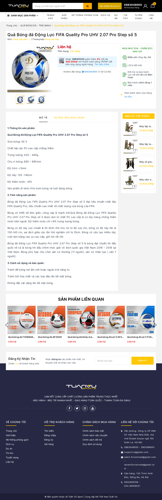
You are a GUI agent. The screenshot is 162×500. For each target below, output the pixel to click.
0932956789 (131, 482)
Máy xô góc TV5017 (145, 161)
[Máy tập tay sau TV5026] (131, 146)
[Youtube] (92, 408)
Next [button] (155, 325)
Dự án (116, 16)
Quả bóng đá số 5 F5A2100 (140, 337)
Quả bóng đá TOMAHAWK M (21, 337)
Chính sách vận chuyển (95, 435)
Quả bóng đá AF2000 (50, 337)
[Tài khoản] (145, 6)
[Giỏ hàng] (153, 6)
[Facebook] (69, 408)
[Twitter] (77, 408)
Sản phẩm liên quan (81, 299)
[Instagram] (85, 408)
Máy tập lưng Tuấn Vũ (146, 126)
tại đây (128, 96)
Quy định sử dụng (92, 444)
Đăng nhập (50, 435)
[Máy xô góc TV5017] (131, 164)
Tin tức (125, 16)
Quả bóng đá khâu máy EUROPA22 (81, 337)
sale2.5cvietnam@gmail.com (140, 457)
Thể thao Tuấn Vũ (108, 496)
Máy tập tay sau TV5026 (146, 144)
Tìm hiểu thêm (101, 64)
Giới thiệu (64, 16)
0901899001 (148, 447)
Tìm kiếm (49, 430)
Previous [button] (6, 325)
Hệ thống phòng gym (85, 15)
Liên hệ (151, 16)
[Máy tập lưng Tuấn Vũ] (131, 128)
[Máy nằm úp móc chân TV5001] (131, 182)
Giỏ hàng (49, 444)
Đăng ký (142, 360)
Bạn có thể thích (137, 116)
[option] (30, 68)
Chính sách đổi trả (92, 439)
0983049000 (90, 71)
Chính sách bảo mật (93, 430)
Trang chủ (51, 16)
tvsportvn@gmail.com (136, 452)
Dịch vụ (105, 15)
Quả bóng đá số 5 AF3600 (110, 337)
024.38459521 (132, 486)
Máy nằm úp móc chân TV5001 (146, 179)
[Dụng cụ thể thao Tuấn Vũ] (18, 6)
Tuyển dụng (139, 16)
